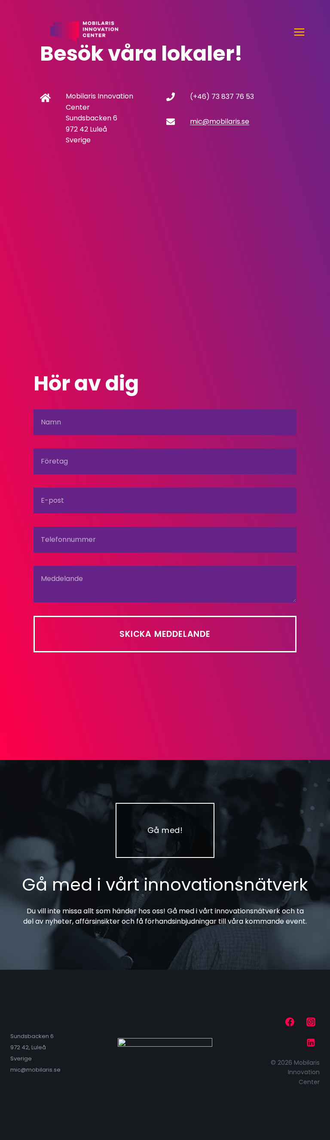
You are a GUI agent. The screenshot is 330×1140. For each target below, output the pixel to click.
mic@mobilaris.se (219, 121)
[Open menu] (299, 31)
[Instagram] (311, 1022)
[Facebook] (290, 1022)
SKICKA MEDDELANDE (165, 634)
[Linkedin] (311, 1043)
